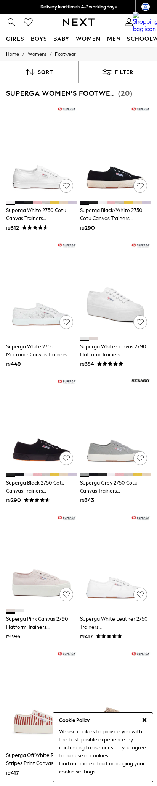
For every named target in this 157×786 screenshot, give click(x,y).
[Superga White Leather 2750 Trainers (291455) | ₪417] (115, 561)
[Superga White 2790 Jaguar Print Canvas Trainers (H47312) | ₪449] (115, 697)
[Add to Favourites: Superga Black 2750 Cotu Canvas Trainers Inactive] (66, 458)
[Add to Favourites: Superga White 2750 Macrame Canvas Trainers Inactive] (66, 322)
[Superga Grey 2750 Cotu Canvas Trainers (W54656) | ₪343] (115, 424)
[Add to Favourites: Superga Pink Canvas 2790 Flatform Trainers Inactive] (66, 594)
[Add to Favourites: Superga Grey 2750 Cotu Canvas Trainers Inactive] (140, 458)
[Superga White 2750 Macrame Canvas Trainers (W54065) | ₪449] (41, 288)
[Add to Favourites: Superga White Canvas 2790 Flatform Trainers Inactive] (140, 322)
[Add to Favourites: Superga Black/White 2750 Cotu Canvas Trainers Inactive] (140, 185)
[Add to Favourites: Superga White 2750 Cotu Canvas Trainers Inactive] (66, 185)
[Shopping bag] (145, 22)
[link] (11, 22)
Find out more (75, 763)
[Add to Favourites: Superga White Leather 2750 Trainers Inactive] (140, 594)
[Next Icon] (79, 22)
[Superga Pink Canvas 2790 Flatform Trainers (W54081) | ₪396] (41, 561)
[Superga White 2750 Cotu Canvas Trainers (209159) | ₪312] (41, 152)
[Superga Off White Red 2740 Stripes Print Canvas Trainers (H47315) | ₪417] (41, 697)
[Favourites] (28, 22)
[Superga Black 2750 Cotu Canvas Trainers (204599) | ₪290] (41, 424)
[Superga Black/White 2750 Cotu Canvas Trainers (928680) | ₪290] (115, 152)
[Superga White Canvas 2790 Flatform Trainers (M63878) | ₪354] (115, 288)
